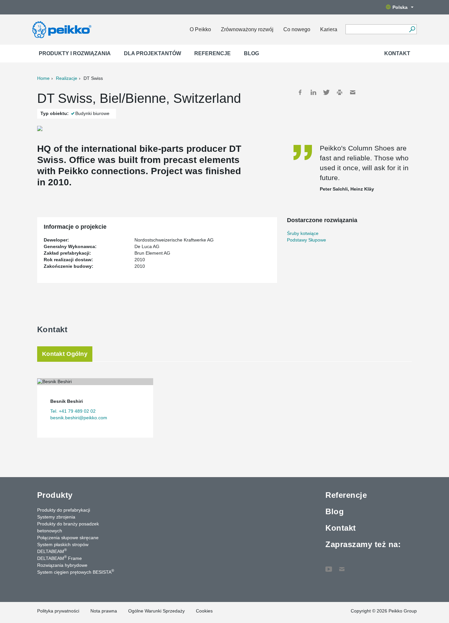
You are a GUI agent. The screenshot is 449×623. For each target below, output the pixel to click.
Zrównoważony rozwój (247, 29)
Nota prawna (103, 610)
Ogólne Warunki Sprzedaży (156, 610)
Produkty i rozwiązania (75, 53)
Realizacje (66, 78)
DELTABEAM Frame (59, 558)
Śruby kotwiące (303, 233)
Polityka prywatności (58, 610)
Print (339, 92)
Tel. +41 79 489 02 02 (73, 411)
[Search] (412, 29)
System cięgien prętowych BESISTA (75, 572)
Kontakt (397, 53)
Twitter (326, 92)
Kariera (328, 29)
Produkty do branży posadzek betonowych (68, 527)
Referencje (212, 53)
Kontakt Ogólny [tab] (64, 354)
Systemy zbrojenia (56, 516)
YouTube (328, 566)
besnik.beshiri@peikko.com (78, 417)
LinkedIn (313, 92)
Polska (400, 7)
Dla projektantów (152, 53)
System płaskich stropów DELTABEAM (62, 548)
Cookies (204, 610)
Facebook (300, 92)
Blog (251, 53)
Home (43, 78)
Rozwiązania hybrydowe (62, 565)
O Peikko (200, 29)
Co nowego (296, 29)
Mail (352, 92)
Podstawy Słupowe (306, 239)
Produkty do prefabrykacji (63, 510)
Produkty (55, 495)
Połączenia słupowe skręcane (68, 537)
